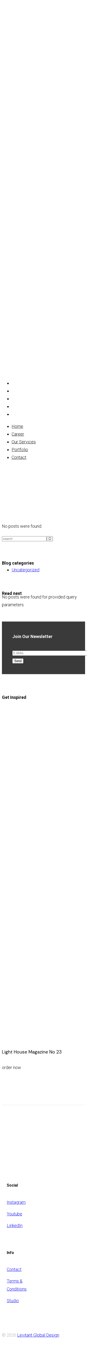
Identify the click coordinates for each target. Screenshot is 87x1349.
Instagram (16, 1202)
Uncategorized (25, 569)
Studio (13, 1300)
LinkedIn (14, 1225)
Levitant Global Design (38, 1335)
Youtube (14, 1213)
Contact (14, 1269)
